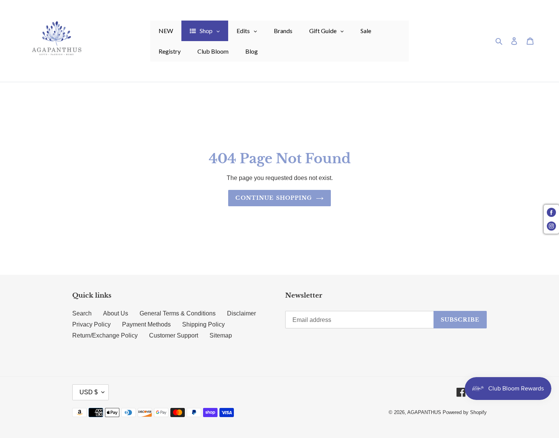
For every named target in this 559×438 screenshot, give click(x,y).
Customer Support (173, 335)
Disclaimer (241, 313)
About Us (115, 313)
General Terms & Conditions (178, 313)
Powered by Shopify (465, 412)
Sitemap (221, 335)
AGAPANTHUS (424, 412)
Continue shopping (273, 197)
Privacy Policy (91, 324)
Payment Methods (146, 324)
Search (82, 313)
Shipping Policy (203, 324)
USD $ (88, 392)
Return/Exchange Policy (105, 335)
